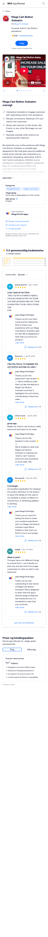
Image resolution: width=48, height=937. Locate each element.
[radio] (12, 649)
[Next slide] (44, 90)
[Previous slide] (4, 90)
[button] (17, 199)
